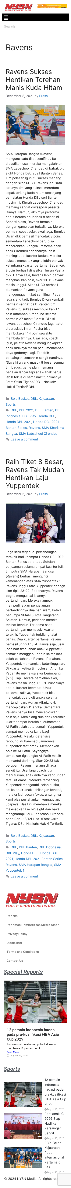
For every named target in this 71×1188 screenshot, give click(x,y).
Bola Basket (20, 399)
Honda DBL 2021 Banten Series (39, 859)
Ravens (34, 428)
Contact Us (15, 961)
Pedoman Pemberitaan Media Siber (33, 925)
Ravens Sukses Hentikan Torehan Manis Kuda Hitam (34, 80)
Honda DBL (46, 416)
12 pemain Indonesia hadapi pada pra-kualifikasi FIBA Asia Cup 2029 (33, 1034)
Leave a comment (24, 439)
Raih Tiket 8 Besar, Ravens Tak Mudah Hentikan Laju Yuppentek (35, 474)
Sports (11, 404)
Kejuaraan (46, 399)
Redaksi (12, 916)
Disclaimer (14, 943)
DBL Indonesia (50, 847)
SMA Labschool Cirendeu (38, 434)
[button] (5, 17)
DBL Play (29, 416)
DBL (34, 399)
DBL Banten (44, 410)
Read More (13, 1052)
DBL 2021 (26, 410)
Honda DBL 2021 (18, 422)
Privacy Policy (17, 934)
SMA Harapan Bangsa (35, 865)
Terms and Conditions (23, 952)
